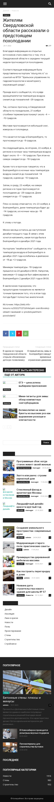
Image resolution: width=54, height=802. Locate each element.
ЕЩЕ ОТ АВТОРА (15, 374)
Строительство (23, 482)
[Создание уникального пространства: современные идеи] (8, 532)
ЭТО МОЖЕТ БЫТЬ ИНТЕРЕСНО (24, 370)
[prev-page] (4, 427)
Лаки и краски (11, 618)
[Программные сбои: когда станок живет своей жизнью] (8, 465)
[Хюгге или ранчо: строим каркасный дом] (8, 479)
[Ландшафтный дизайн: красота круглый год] (8, 508)
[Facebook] (6, 333)
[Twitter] (12, 333)
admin (28, 537)
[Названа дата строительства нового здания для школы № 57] (8, 589)
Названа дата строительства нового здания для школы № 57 (31, 588)
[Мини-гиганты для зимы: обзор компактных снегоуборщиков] (10, 400)
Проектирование (24, 468)
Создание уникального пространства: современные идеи (34, 530)
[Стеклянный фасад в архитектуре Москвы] (8, 493)
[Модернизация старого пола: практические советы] (8, 547)
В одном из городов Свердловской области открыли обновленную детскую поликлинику (14, 355)
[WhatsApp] (26, 333)
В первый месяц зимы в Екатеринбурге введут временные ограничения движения (39, 355)
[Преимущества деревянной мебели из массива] (8, 561)
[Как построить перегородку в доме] (8, 575)
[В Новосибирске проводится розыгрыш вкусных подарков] (10, 734)
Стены (19, 578)
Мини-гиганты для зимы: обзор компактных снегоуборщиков (34, 399)
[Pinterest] (19, 333)
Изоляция (9, 613)
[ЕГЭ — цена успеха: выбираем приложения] (10, 386)
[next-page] (9, 427)
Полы (19, 550)
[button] (5, 4)
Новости (15, 10)
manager (36, 468)
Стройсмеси (10, 643)
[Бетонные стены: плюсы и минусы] (27, 682)
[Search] (50, 4)
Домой (6, 10)
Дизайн (20, 510)
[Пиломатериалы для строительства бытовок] (10, 747)
